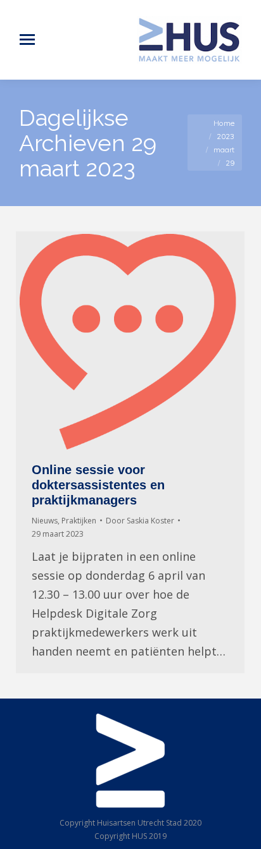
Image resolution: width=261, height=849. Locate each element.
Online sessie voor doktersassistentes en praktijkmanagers (98, 485)
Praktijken (78, 520)
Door (140, 520)
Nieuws (45, 520)
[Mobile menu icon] (27, 39)
